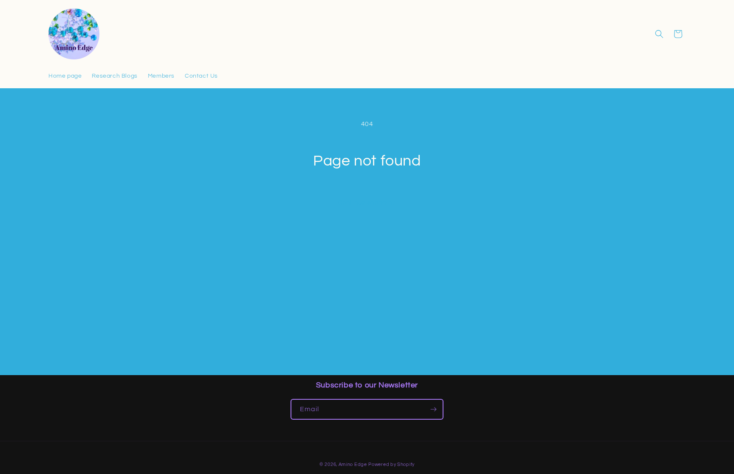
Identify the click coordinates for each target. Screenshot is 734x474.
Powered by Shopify (391, 464)
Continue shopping (367, 202)
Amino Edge (353, 464)
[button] (659, 34)
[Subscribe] (433, 409)
